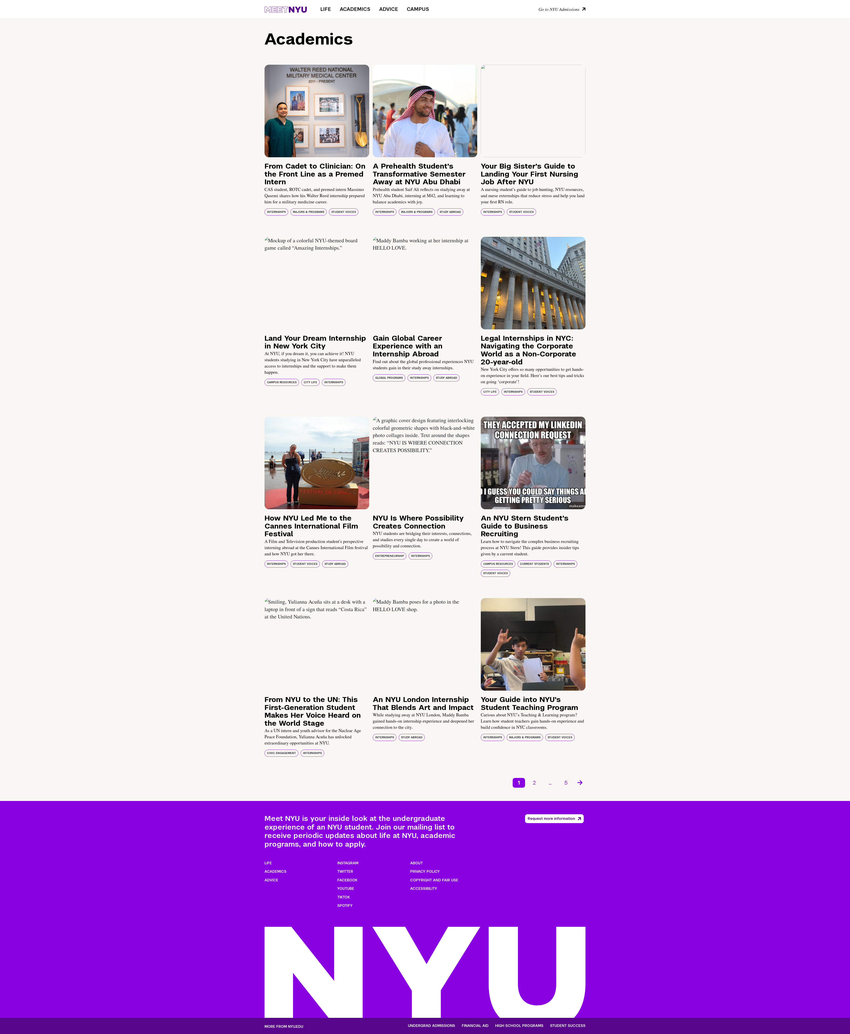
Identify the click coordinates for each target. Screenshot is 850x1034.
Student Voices (343, 212)
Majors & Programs (308, 212)
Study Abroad (450, 212)
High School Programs (519, 1026)
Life (325, 9)
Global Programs (389, 378)
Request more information (551, 818)
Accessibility (423, 888)
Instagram (347, 863)
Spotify (345, 905)
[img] (317, 111)
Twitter (345, 871)
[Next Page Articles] (580, 782)
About (416, 863)
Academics (355, 9)
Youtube (345, 888)
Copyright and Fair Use (434, 880)
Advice (388, 9)
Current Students (534, 564)
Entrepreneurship (389, 556)
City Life (310, 382)
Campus (418, 9)
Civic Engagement (281, 753)
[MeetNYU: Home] (286, 8)
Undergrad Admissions (431, 1026)
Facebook (347, 880)
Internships (276, 212)
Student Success (567, 1026)
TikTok (343, 897)
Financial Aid (475, 1026)
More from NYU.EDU (284, 1026)
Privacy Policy (425, 871)
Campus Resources (282, 382)
